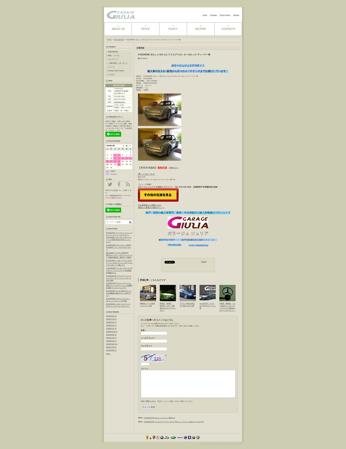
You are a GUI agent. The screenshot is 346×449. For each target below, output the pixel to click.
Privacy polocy (225, 15)
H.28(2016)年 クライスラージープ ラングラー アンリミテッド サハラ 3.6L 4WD (118, 278)
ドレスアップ (113, 59)
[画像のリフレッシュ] (165, 356)
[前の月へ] (123, 145)
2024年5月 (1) (111, 350)
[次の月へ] (130, 145)
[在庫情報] (145, 29)
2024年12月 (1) (111, 344)
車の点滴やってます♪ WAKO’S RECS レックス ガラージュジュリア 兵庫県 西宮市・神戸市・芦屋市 (119, 255)
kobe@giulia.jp (119, 102)
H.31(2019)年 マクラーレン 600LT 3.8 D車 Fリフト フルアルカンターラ (118, 247)
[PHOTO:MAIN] (159, 125)
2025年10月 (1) (111, 332)
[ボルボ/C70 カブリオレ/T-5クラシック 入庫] (207, 300)
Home (205, 15)
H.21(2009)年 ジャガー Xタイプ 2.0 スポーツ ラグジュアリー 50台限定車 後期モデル (119, 270)
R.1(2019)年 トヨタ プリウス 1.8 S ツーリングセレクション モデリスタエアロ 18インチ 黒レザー (119, 263)
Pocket (203, 262)
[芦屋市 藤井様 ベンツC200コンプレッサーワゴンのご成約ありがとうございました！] (227, 300)
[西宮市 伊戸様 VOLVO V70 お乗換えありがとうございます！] (168, 300)
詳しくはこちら (146, 174)
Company (213, 15)
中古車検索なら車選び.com (149, 205)
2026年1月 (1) (111, 329)
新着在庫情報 (119, 40)
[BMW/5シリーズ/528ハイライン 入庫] (148, 300)
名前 (143, 330)
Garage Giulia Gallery (116, 71)
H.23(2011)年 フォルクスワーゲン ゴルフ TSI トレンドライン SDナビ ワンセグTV (174, 422)
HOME (109, 40)
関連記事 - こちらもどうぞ (153, 280)
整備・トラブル (113, 55)
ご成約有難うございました (118, 63)
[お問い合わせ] (228, 29)
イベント (113, 174)
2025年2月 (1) (111, 341)
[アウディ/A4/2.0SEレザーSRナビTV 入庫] (188, 300)
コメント (144, 368)
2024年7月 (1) (111, 347)
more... (108, 354)
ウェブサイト (146, 346)
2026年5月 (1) (111, 322)
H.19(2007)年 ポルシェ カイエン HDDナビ (159, 418)
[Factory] (200, 29)
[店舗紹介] (118, 29)
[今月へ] (127, 145)
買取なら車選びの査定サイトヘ (151, 208)
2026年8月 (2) (111, 316)
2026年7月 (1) (111, 319)
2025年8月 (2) (111, 335)
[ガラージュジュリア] (121, 18)
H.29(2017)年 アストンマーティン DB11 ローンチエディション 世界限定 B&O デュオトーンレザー (119, 285)
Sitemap (236, 15)
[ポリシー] (173, 29)
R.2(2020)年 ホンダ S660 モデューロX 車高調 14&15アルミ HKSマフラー (119, 293)
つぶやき (111, 74)
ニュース (111, 67)
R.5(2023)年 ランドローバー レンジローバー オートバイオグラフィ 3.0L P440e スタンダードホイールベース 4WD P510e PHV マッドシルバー (119, 237)
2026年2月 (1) (111, 325)
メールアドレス (148, 338)
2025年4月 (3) (111, 338)
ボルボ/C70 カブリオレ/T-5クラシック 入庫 (207, 306)
